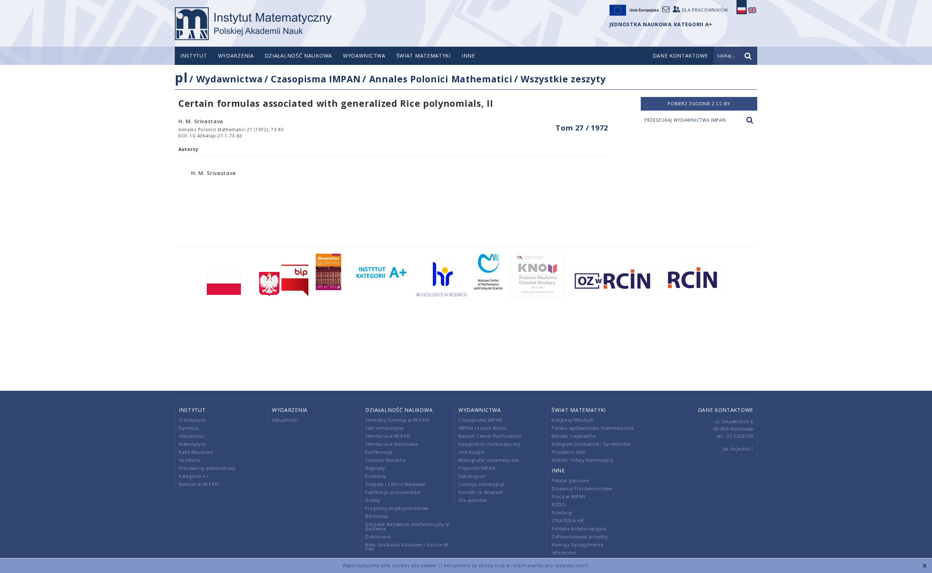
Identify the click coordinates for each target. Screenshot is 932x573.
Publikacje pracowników (392, 492)
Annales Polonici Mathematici (441, 79)
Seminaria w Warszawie (392, 444)
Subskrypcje (472, 476)
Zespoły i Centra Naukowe (395, 484)
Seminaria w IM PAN (387, 436)
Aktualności (192, 436)
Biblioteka (376, 516)
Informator (564, 553)
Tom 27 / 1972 (582, 128)
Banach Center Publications (489, 436)
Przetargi (562, 513)
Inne (468, 55)
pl (181, 77)
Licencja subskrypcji (481, 484)
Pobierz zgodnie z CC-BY (699, 104)
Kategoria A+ (193, 476)
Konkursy (375, 476)
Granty (372, 500)
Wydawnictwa (364, 55)
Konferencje (379, 452)
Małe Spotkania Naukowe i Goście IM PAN (407, 547)
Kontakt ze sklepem (480, 492)
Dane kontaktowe (726, 409)
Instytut (193, 55)
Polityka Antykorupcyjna (579, 529)
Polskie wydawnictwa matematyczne (593, 428)
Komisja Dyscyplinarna (578, 545)
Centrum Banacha (385, 460)
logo (253, 23)
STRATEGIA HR (568, 521)
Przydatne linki (568, 452)
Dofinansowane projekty (580, 537)
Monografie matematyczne (489, 460)
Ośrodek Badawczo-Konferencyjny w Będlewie (407, 526)
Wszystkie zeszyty (563, 79)
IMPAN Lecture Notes (482, 428)
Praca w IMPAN (568, 497)
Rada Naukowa (196, 452)
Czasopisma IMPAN (315, 79)
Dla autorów (472, 500)
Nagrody (375, 468)
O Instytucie (192, 420)
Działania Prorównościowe (582, 489)
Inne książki (471, 452)
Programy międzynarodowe (397, 508)
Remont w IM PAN (199, 484)
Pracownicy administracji (207, 468)
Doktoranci (378, 537)
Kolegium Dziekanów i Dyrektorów (591, 444)
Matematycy (192, 444)
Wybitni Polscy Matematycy (582, 460)
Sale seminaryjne (384, 428)
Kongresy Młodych (572, 420)
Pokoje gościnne (570, 481)
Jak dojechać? (737, 449)
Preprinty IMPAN (477, 468)
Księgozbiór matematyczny (489, 444)
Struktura (189, 460)
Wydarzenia (236, 55)
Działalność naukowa (298, 55)
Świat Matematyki (423, 55)
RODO (559, 505)
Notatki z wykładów (574, 436)
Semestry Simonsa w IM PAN (397, 420)
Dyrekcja (189, 428)
